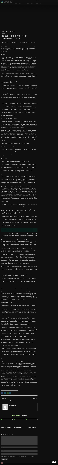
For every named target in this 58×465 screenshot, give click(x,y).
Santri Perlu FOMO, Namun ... (18, 427)
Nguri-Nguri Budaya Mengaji (6, 400)
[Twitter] (53, 1)
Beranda (16, 3)
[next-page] (3, 429)
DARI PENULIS (24, 415)
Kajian (32, 3)
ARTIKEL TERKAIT (16, 415)
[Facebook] (47, 1)
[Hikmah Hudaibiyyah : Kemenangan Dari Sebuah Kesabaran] (31, 422)
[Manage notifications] (2, 463)
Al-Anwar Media (7, 38)
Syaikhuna (26, 3)
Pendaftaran (39, 3)
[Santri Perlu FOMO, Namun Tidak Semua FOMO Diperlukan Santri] (19, 422)
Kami (20, 3)
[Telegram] (51, 1)
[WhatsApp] (7, 393)
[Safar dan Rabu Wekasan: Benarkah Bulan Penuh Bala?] (7, 422)
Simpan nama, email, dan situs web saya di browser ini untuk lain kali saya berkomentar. (18, 456)
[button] (46, 0)
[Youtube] (55, 1)
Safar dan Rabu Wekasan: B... (6, 427)
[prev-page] (2, 429)
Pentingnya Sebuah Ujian (32, 400)
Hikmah (7, 31)
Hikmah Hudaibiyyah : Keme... (31, 427)
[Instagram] (49, 1)
